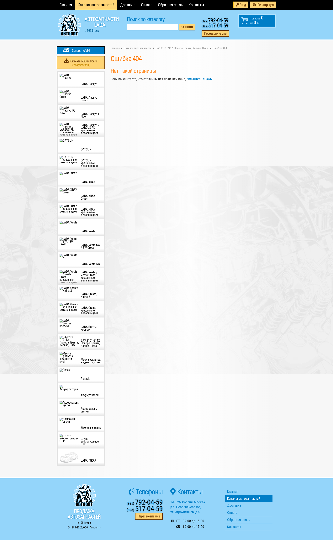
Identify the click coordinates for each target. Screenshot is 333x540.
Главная (66, 5)
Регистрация (265, 5)
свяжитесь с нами (200, 79)
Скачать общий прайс (84, 63)
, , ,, (187, 507)
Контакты (196, 5)
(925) (215, 21)
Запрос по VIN (81, 51)
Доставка (127, 5)
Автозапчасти (102, 24)
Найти (189, 27)
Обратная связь (170, 5)
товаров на (256, 20)
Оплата (146, 5)
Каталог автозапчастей (96, 5)
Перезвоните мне (215, 33)
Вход (243, 5)
